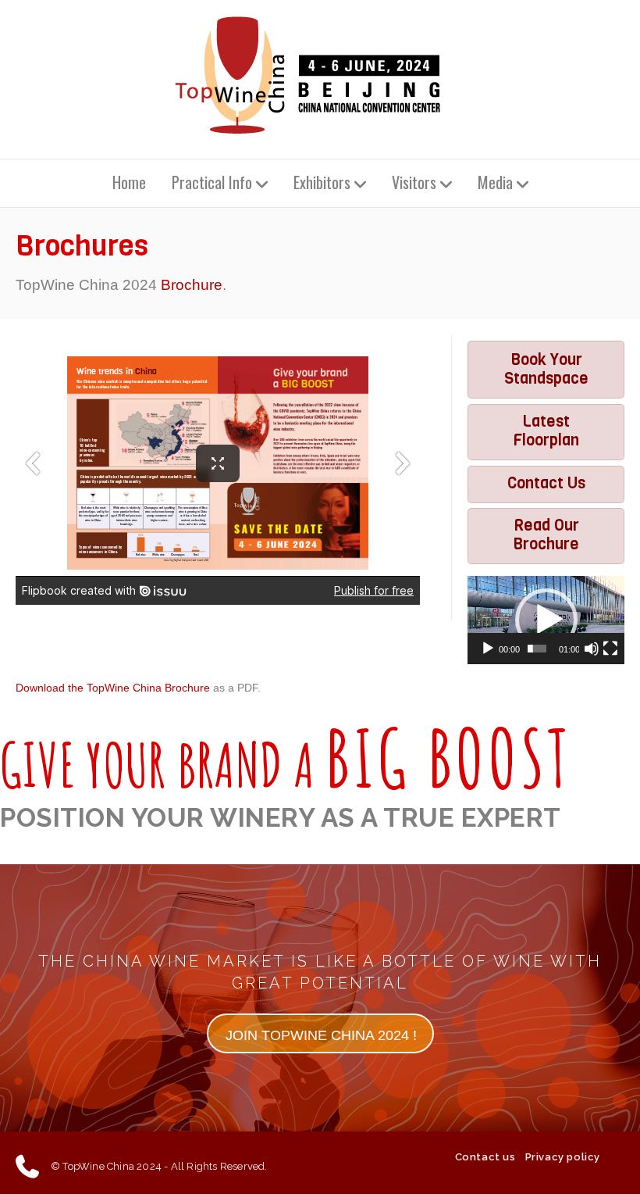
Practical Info (212, 182)
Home (129, 182)
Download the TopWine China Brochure (113, 687)
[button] (546, 619)
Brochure (191, 285)
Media (495, 182)
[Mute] (591, 648)
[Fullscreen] (610, 648)
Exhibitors (321, 182)
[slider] (537, 648)
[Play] (488, 648)
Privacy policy (562, 1157)
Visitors (414, 182)
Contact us (485, 1157)
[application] (546, 620)
